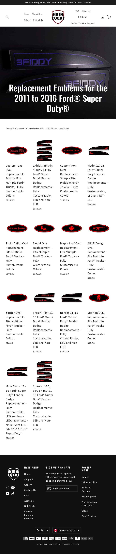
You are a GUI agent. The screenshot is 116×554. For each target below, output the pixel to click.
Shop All (36, 14)
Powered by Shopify (71, 544)
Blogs (85, 510)
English (40, 530)
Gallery (27, 20)
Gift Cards (83, 17)
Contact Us (38, 20)
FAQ (77, 11)
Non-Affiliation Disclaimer (89, 503)
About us (86, 11)
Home (27, 14)
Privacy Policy (89, 482)
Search (85, 476)
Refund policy (89, 496)
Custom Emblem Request (83, 23)
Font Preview (89, 516)
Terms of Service (86, 489)
